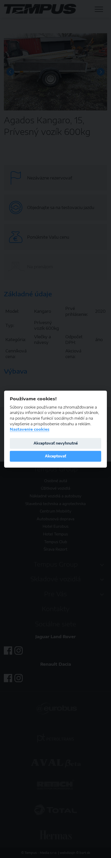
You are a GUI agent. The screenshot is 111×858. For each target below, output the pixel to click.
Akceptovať (55, 456)
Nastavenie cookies (29, 429)
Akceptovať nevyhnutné (56, 443)
